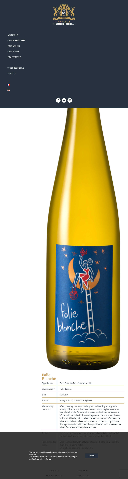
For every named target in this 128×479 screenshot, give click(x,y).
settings (47, 459)
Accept (91, 455)
